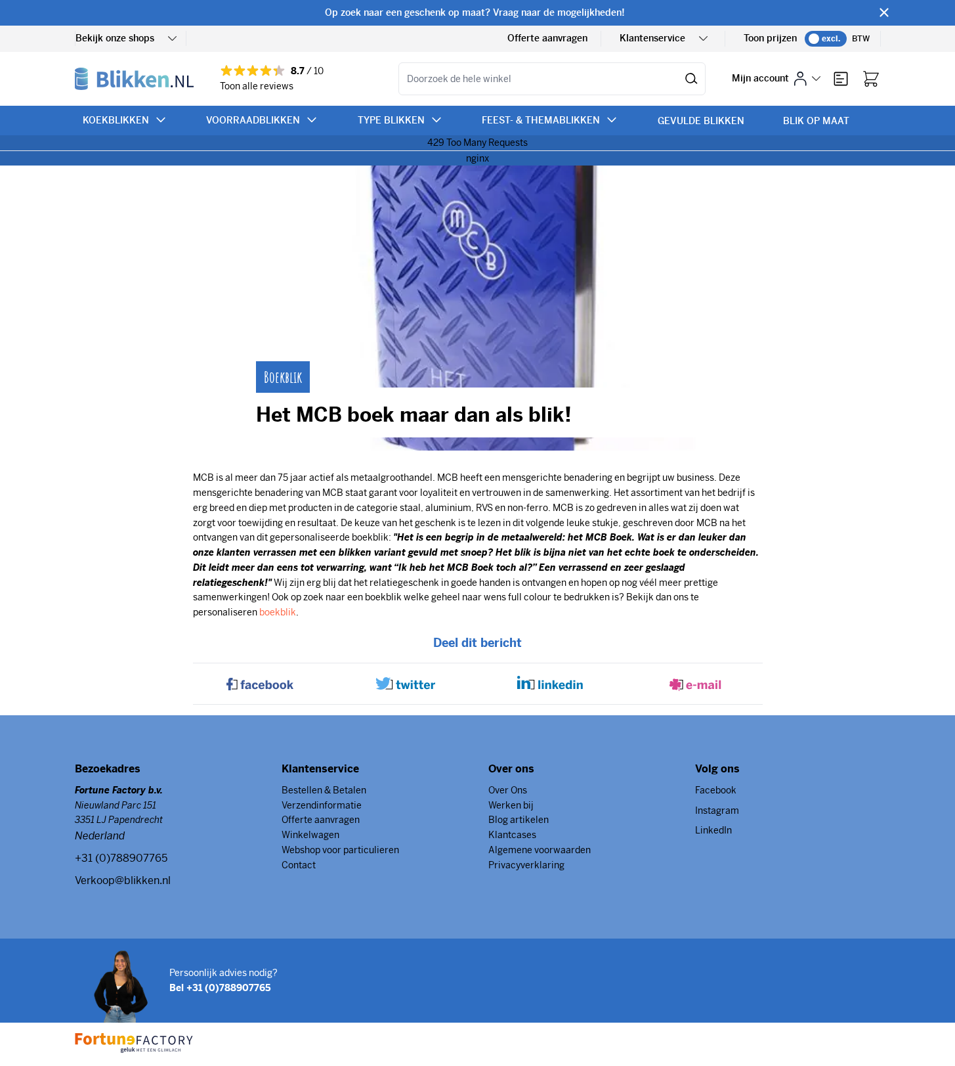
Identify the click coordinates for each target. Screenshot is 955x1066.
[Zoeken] (691, 78)
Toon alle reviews (256, 86)
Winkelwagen (310, 835)
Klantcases (512, 835)
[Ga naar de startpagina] (134, 78)
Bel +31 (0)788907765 (220, 988)
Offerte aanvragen (547, 38)
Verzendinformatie (322, 805)
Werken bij (511, 805)
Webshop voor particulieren (340, 850)
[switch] (826, 39)
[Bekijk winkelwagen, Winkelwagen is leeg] (871, 79)
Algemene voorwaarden (539, 850)
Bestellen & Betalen (324, 790)
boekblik (277, 612)
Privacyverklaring (526, 865)
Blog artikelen (518, 820)
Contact (299, 865)
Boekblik (283, 377)
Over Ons (507, 790)
